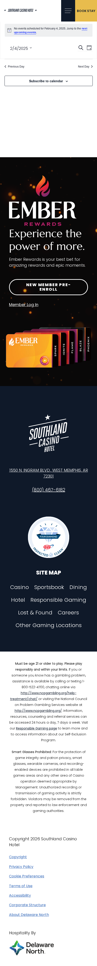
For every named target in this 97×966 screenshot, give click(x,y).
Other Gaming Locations (49, 625)
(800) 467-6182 (48, 490)
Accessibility (20, 896)
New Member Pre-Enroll (48, 287)
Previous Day (16, 66)
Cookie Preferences (26, 876)
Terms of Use (20, 886)
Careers (68, 612)
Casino (19, 587)
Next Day (83, 66)
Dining (78, 587)
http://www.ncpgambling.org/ (38, 710)
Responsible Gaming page (36, 728)
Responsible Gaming (58, 600)
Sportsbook (49, 587)
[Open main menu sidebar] (68, 11)
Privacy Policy (21, 867)
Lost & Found (35, 612)
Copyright (18, 857)
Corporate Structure (27, 905)
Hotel (18, 600)
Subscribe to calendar (46, 81)
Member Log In (23, 304)
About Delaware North (29, 915)
